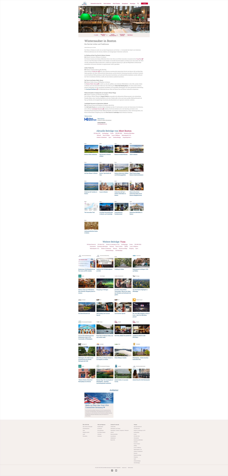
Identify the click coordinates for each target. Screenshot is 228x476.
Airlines (112, 432)
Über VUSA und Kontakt (87, 426)
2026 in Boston (133, 154)
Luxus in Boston (104, 192)
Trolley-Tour (95, 71)
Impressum (124, 467)
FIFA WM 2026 (118, 133)
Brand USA (113, 440)
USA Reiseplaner (86, 428)
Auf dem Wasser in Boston (91, 173)
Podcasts (135, 453)
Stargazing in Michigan (102, 289)
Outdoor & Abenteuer (102, 137)
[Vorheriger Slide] (79, 19)
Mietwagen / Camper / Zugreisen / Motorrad (119, 430)
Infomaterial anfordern (122, 35)
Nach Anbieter (107, 3)
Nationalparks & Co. (126, 135)
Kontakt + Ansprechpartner (112, 35)
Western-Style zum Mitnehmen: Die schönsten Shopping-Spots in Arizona (86, 291)
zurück (96, 35)
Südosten (99, 434)
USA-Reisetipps (137, 462)
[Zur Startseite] (84, 3)
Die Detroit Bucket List (84, 313)
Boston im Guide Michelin (121, 154)
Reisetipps (132, 3)
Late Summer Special (120, 313)
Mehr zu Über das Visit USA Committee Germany (97, 406)
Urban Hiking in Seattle (120, 358)
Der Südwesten (100, 430)
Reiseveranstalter (114, 434)
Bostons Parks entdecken (90, 154)
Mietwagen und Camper (115, 428)
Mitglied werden (86, 432)
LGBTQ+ (135, 445)
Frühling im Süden (119, 269)
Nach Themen (116, 3)
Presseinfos (85, 436)
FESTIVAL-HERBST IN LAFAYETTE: (123, 335)
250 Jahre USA (97, 133)
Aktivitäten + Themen (103, 35)
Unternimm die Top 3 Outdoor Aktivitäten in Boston (120, 193)
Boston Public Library (91, 84)
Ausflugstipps (105, 133)
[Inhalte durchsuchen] (138, 3)
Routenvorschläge (137, 455)
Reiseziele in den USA (96, 3)
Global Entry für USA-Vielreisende (141, 380)
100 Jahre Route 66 (138, 426)
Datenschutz (130, 467)
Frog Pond (138, 59)
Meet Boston (130, 35)
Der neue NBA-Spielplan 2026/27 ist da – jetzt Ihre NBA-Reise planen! (141, 315)
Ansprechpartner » (127, 137)
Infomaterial (136, 438)
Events (112, 133)
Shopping (136, 457)
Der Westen (99, 428)
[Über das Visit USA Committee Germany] (98, 398)
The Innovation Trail (89, 212)
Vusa (122, 241)
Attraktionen (113, 438)
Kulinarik (99, 135)
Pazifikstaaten (100, 426)
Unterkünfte (113, 426)
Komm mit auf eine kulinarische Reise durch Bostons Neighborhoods (136, 193)
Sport (110, 137)
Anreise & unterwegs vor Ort (139, 430)
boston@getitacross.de (102, 124)
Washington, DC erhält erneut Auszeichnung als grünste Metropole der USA (85, 359)
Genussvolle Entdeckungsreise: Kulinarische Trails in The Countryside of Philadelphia (86, 337)
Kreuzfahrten (113, 436)
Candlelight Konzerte (96, 109)
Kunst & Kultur (106, 135)
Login (144, 3)
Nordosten (99, 436)
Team (84, 430)
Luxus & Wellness (116, 135)
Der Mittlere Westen (101, 432)
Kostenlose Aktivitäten (129, 133)
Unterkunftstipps (117, 137)
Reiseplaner (125, 3)
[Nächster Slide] (149, 19)
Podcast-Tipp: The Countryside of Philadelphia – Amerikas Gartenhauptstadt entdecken (104, 381)
